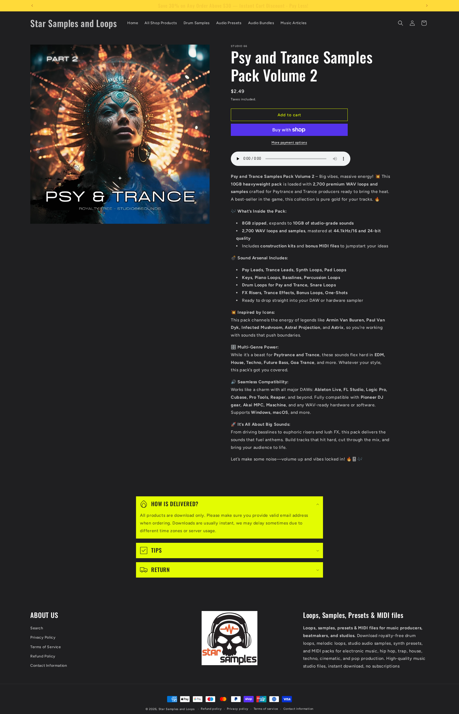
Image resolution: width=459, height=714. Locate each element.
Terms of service (266, 709)
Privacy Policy (43, 637)
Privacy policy (237, 709)
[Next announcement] (427, 6)
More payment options (289, 142)
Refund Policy (43, 656)
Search (36, 628)
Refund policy (211, 709)
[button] (400, 23)
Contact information (298, 709)
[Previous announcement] (32, 6)
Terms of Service (45, 647)
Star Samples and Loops (177, 709)
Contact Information (48, 665)
